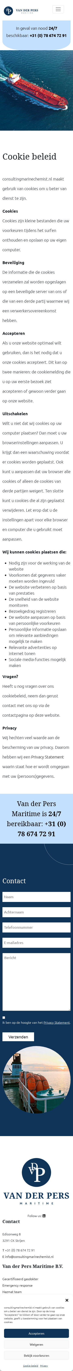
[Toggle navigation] (58, 9)
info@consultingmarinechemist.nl (29, 1256)
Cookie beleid (30, 1365)
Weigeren (36, 1344)
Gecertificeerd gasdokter (20, 1279)
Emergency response (17, 1285)
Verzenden (18, 1036)
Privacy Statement (47, 756)
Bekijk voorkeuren (36, 1355)
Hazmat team (12, 1291)
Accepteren (36, 1333)
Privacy (44, 1365)
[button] (67, 1300)
